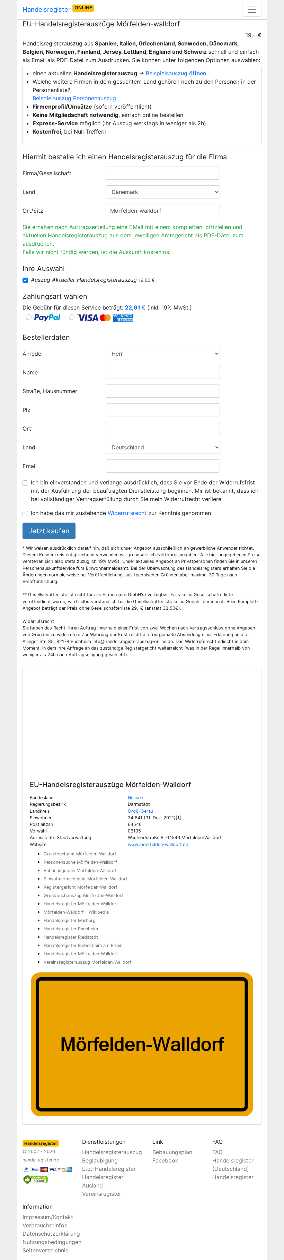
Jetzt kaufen (49, 531)
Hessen (135, 797)
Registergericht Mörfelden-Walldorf (80, 887)
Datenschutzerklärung (51, 1233)
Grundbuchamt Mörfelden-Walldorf (80, 853)
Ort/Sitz (33, 210)
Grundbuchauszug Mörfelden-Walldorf (83, 895)
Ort (27, 428)
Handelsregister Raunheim (71, 928)
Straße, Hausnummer (50, 391)
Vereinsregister (101, 1193)
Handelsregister (57, 9)
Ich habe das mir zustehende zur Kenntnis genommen (121, 512)
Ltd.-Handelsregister (109, 1168)
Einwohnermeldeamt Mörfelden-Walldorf (85, 878)
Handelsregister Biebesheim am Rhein (83, 945)
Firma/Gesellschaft (47, 173)
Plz (26, 409)
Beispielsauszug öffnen (176, 73)
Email (30, 466)
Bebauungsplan (172, 1152)
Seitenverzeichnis (45, 1250)
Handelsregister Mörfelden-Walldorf (81, 903)
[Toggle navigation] (251, 10)
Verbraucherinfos (45, 1225)
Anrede (32, 353)
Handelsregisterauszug (112, 1152)
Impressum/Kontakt (48, 1217)
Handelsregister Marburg (70, 920)
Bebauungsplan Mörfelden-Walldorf (80, 870)
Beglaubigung (100, 1160)
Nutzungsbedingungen (52, 1241)
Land (29, 191)
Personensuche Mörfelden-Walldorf (80, 862)
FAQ (217, 1152)
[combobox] (163, 173)
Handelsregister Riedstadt (71, 937)
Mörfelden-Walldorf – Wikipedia (76, 912)
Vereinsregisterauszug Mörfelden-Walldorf (88, 962)
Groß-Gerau (140, 811)
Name (30, 372)
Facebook (165, 1160)
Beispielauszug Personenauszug (74, 98)
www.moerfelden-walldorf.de (158, 844)
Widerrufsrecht (127, 512)
